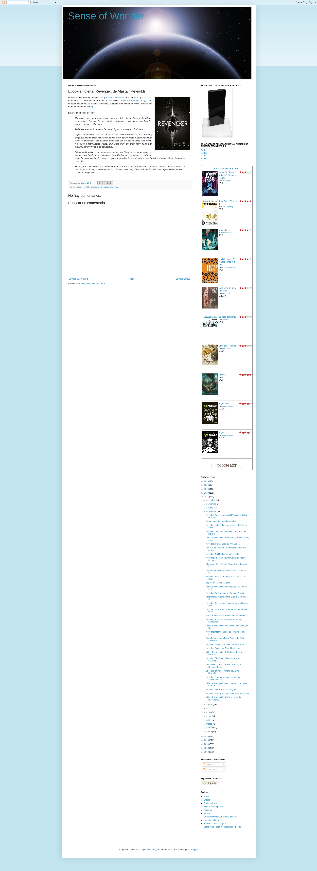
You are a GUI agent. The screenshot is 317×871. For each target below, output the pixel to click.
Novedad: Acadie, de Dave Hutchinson (223, 648)
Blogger (194, 850)
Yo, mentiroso (225, 404)
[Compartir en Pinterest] (111, 183)
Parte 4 (204, 158)
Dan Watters (226, 180)
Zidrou (223, 377)
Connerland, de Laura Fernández (221, 521)
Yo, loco (222, 432)
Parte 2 (204, 153)
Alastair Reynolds (83, 187)
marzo (209, 724)
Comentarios (211, 769)
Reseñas (208, 810)
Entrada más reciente (78, 279)
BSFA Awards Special (213, 807)
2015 (206, 740)
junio (208, 712)
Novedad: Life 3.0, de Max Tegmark (222, 689)
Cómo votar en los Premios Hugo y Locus (222, 827)
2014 (206, 744)
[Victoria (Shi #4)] (210, 394)
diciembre (211, 500)
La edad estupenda (227, 317)
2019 (206, 489)
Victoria (222, 375)
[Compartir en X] (104, 183)
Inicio (132, 279)
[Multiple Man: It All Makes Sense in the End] (210, 282)
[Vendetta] (210, 249)
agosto (209, 704)
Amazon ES (126, 100)
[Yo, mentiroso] (210, 423)
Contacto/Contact (211, 803)
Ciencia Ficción (97, 187)
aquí (92, 106)
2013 (206, 748)
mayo (209, 716)
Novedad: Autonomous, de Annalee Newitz (225, 593)
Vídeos (207, 813)
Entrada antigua (183, 279)
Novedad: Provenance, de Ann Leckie (223, 544)
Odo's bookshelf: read (226, 168)
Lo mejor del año (211, 820)
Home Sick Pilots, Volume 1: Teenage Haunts (227, 175)
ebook (106, 187)
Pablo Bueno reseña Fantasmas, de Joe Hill (225, 615)
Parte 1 (204, 150)
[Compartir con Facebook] (108, 183)
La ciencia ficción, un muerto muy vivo (221, 817)
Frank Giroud (226, 348)
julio (208, 708)
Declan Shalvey (227, 207)
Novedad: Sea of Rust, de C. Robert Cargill (225, 644)
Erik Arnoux (225, 293)
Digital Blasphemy (149, 850)
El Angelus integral (227, 346)
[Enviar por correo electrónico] (98, 183)
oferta (112, 187)
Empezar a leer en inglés (215, 823)
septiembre (211, 512)
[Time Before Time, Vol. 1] (210, 224)
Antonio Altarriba (227, 406)
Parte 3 (204, 156)
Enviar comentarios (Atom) (93, 284)
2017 (206, 497)
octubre (210, 508)
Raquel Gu (225, 319)
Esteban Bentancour (116, 97)
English (207, 800)
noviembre (211, 504)
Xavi (101, 97)
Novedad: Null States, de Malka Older (223, 554)
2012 (206, 752)
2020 (206, 485)
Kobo (148, 100)
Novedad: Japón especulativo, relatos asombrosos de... (223, 678)
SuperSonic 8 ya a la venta (218, 583)
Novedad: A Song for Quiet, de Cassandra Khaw (227, 693)
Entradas (209, 764)
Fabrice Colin (226, 233)
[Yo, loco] (210, 452)
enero (209, 732)
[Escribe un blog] (101, 183)
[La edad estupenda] (210, 326)
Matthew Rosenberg (229, 267)
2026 (206, 481)
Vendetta (223, 230)
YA (116, 187)
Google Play (139, 100)
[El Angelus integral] (210, 364)
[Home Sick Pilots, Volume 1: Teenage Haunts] (210, 195)
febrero (209, 728)
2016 (206, 736)
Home (206, 796)
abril (208, 720)
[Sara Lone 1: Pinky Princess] (210, 308)
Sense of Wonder (106, 15)
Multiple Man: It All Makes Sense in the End (228, 262)
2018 (206, 493)
